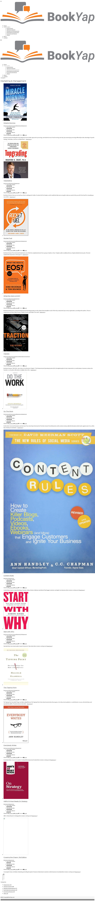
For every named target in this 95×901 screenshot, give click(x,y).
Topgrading (8, 181)
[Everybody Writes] (16, 742)
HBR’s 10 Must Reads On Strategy (15, 801)
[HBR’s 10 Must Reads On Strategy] (16, 798)
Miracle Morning (9, 123)
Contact (5, 37)
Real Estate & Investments (13, 32)
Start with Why (9, 631)
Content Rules (9, 575)
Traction (6, 354)
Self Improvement (11, 29)
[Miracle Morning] (15, 120)
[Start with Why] (16, 628)
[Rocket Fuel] (16, 235)
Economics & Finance (12, 33)
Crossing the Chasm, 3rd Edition (15, 857)
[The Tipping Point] (16, 684)
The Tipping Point (10, 687)
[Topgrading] (16, 178)
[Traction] (16, 351)
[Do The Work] (15, 408)
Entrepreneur (10, 28)
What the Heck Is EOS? (12, 296)
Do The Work (8, 411)
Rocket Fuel (8, 238)
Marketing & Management (13, 31)
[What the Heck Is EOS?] (16, 293)
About (5, 36)
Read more (28, 139)
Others (8, 35)
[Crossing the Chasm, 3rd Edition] (16, 854)
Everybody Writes (10, 745)
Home (5, 25)
